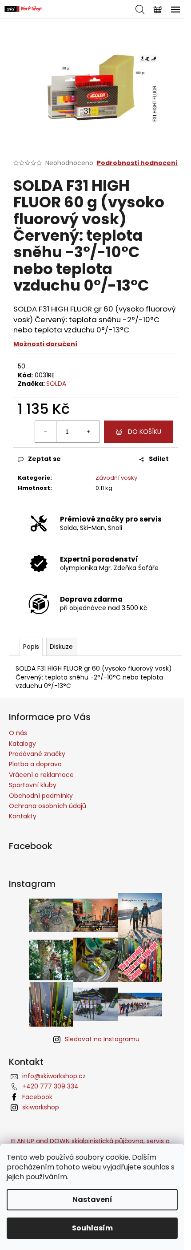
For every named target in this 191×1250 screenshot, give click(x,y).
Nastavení (92, 1199)
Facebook (37, 1096)
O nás (18, 732)
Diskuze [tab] (61, 646)
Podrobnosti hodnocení (137, 163)
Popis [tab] (31, 646)
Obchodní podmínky (41, 795)
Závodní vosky (116, 477)
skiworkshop (40, 1107)
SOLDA (56, 383)
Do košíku (144, 431)
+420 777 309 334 (50, 1086)
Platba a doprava (35, 764)
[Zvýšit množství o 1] (88, 431)
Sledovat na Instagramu (102, 1039)
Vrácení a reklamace (41, 774)
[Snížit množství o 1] (45, 431)
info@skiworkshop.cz (54, 1076)
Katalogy (22, 743)
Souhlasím (92, 1228)
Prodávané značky (37, 753)
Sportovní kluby (32, 785)
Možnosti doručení (45, 344)
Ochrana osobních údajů (47, 805)
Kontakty (22, 816)
